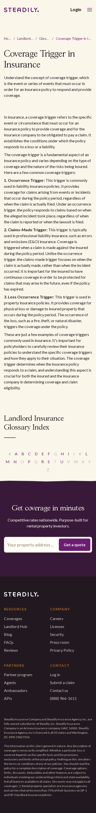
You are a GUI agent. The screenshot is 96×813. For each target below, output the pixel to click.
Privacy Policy (62, 650)
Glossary (46, 38)
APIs (8, 698)
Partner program (18, 674)
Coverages (13, 618)
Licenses (57, 626)
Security (57, 634)
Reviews (11, 650)
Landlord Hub (27, 38)
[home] (21, 10)
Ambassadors (15, 690)
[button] (89, 10)
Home (8, 38)
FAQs (9, 642)
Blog (8, 634)
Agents (10, 682)
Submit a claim (62, 682)
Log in (55, 674)
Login (75, 9)
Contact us (59, 690)
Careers (56, 618)
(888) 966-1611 (63, 698)
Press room (59, 642)
